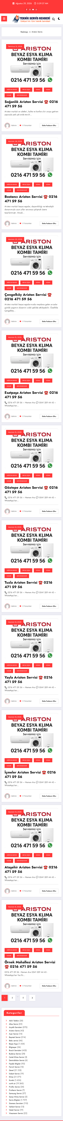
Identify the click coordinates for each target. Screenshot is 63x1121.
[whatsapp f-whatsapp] (36, 9)
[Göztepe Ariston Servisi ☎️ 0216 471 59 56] (31, 448)
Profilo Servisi (14, 1086)
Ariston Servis (12, 89)
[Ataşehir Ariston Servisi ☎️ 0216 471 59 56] (31, 828)
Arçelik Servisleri (15, 1027)
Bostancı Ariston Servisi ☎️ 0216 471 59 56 (31, 198)
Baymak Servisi (14, 1037)
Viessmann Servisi (16, 1113)
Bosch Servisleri (15, 1050)
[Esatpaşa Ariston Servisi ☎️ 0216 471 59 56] (31, 353)
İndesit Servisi (14, 1073)
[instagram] (29, 9)
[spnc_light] (59, 19)
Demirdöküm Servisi (16, 1060)
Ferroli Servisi (14, 1067)
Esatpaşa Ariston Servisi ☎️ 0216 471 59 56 (31, 394)
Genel (38, 89)
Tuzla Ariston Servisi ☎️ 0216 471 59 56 (28, 584)
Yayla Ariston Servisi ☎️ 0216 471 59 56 (28, 679)
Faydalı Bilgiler (15, 1063)
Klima (48, 89)
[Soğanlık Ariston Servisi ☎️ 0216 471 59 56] (31, 62)
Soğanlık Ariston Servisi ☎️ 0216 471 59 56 (31, 104)
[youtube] (33, 9)
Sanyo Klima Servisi (16, 1096)
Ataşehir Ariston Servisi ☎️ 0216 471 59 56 (31, 869)
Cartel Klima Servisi (16, 1057)
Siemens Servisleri (16, 1103)
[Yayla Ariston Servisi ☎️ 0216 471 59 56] (31, 638)
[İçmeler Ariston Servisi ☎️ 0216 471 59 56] (31, 733)
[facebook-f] (26, 9)
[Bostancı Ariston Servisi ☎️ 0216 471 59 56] (31, 157)
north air (12, 1083)
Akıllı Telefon (14, 1020)
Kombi (9, 95)
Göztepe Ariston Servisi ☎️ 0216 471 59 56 (31, 489)
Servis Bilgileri (22, 95)
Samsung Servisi (15, 1093)
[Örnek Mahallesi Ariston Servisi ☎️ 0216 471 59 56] (31, 923)
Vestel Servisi (14, 1110)
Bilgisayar (13, 1047)
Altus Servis (13, 1024)
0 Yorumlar (26, 125)
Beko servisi (13, 1040)
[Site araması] (53, 19)
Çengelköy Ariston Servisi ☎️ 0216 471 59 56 (28, 296)
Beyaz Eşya (26, 89)
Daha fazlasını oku (49, 125)
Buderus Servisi (15, 1053)
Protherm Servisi (15, 1090)
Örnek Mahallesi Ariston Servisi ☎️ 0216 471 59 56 (30, 964)
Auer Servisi (13, 1034)
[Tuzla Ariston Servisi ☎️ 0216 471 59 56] (31, 543)
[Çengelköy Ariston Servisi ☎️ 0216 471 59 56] (31, 255)
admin (14, 125)
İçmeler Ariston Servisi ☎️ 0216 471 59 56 (30, 774)
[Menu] (4, 18)
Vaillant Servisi (14, 1106)
